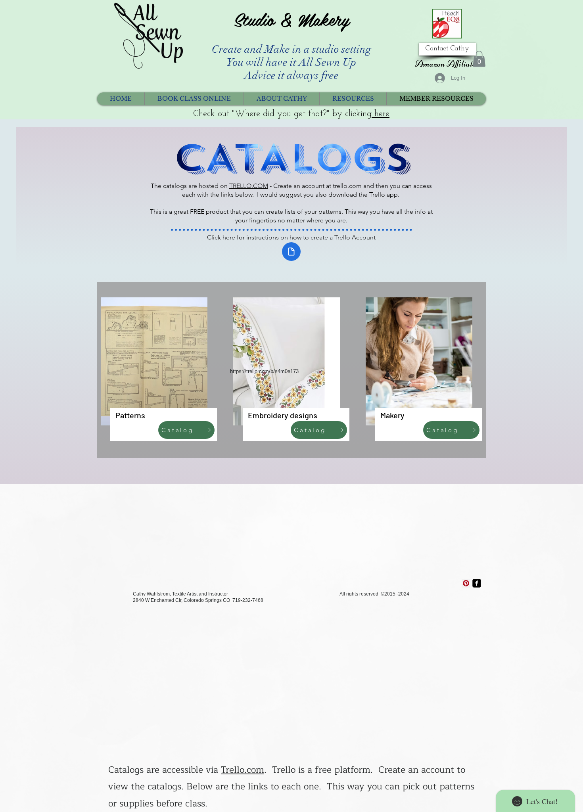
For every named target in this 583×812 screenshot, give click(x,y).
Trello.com (242, 770)
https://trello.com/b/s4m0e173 (264, 371)
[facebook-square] (476, 583)
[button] (479, 59)
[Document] (291, 251)
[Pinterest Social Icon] (466, 583)
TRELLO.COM (248, 186)
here (380, 114)
